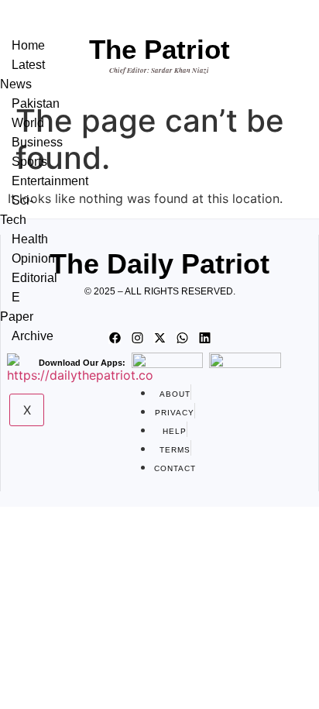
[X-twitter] (159, 338)
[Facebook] (114, 338)
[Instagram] (137, 338)
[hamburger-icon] (46, 29)
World (28, 122)
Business (37, 142)
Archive (32, 335)
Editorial (34, 277)
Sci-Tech (16, 210)
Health (30, 239)
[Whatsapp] (182, 338)
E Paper (16, 307)
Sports (29, 161)
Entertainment (50, 181)
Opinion (33, 258)
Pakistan (36, 103)
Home (28, 45)
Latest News (22, 74)
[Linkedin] (204, 338)
